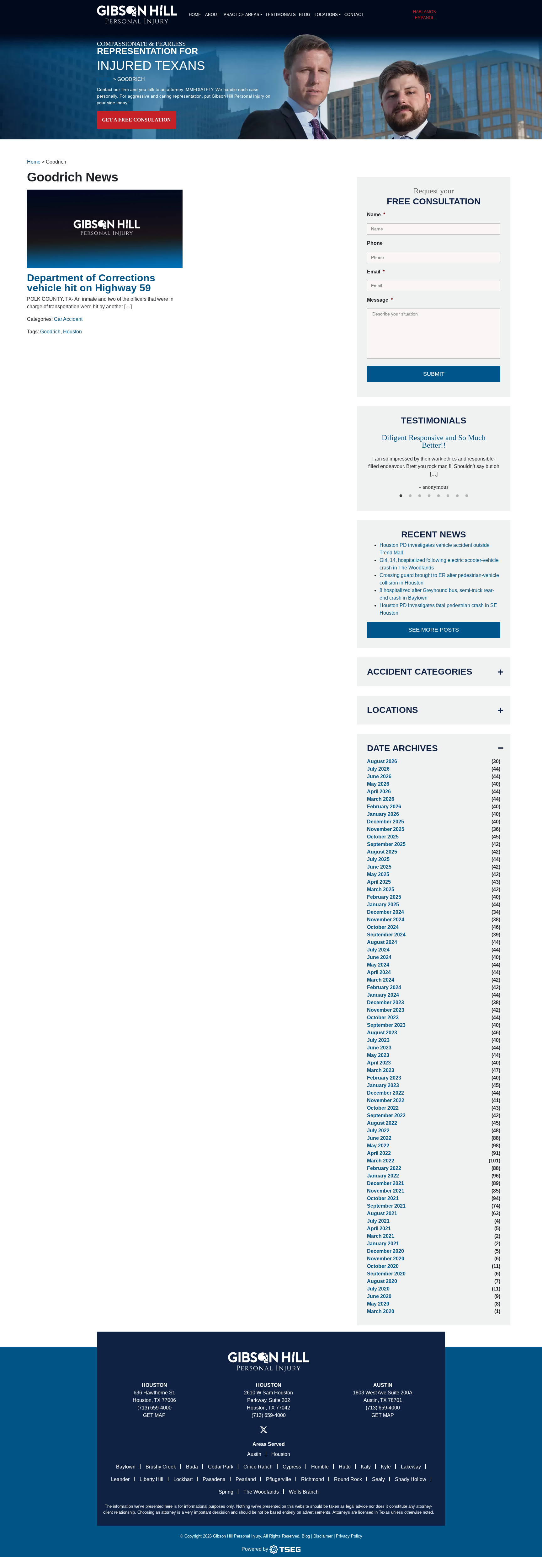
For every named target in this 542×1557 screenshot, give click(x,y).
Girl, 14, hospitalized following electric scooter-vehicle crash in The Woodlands (439, 564)
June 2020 (379, 1296)
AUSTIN (382, 1385)
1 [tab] (401, 496)
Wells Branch (304, 1492)
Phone (375, 243)
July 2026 (378, 769)
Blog (304, 14)
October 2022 (383, 1108)
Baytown (126, 1466)
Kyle (386, 1466)
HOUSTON (268, 1385)
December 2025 (385, 821)
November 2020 (385, 1258)
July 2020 (378, 1288)
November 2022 (385, 1100)
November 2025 (385, 829)
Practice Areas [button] (241, 14)
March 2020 (380, 1311)
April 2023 (379, 1062)
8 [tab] (467, 496)
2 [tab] (410, 496)
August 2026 (382, 761)
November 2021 (385, 1190)
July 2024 (378, 949)
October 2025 (383, 836)
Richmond (312, 1479)
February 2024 (384, 987)
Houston (72, 331)
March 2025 (380, 889)
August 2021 (382, 1213)
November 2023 (385, 1010)
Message (380, 300)
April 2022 (379, 1153)
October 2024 (383, 927)
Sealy (378, 1479)
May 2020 (378, 1303)
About (212, 14)
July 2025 (378, 859)
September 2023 (386, 1025)
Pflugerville (278, 1479)
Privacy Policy (349, 1536)
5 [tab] (438, 496)
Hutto (345, 1466)
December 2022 (385, 1093)
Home (195, 14)
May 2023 (378, 1055)
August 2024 (382, 942)
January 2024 (383, 995)
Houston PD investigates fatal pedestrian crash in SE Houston (438, 609)
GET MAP (154, 1415)
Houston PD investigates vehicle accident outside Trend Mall (435, 548)
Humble (320, 1466)
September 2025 (386, 844)
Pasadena (214, 1479)
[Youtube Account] (288, 1429)
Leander (120, 1479)
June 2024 (379, 957)
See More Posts (433, 630)
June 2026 (379, 776)
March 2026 (380, 799)
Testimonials (280, 14)
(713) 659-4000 (154, 1407)
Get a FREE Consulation (136, 119)
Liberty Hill (151, 1479)
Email (376, 271)
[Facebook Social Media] (250, 1429)
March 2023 (380, 1070)
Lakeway (411, 1466)
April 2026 (379, 791)
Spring (226, 1492)
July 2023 (378, 1040)
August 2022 (382, 1123)
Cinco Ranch (258, 1466)
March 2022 (380, 1160)
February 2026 (384, 806)
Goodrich (50, 331)
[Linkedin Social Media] (278, 1429)
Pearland (246, 1479)
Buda (192, 1466)
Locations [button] (326, 14)
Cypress (292, 1466)
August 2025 (382, 851)
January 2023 (383, 1085)
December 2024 (385, 912)
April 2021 (379, 1228)
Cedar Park (220, 1466)
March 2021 (380, 1236)
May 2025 (378, 874)
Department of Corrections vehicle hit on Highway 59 (91, 283)
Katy (366, 1466)
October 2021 (383, 1198)
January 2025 (383, 904)
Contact (354, 14)
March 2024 (380, 980)
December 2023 (385, 1002)
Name (376, 214)
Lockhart (183, 1479)
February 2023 (384, 1077)
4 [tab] (429, 496)
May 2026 (378, 784)
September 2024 (386, 934)
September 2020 (386, 1273)
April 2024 (379, 972)
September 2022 (386, 1115)
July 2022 (378, 1130)
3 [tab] (420, 496)
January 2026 (383, 814)
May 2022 (378, 1145)
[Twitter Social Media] (264, 1429)
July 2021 (378, 1221)
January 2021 (383, 1243)
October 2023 (383, 1017)
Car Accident (68, 319)
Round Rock (348, 1479)
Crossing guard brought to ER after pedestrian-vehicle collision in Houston (439, 579)
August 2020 (382, 1281)
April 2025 (379, 882)
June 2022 (379, 1138)
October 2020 (383, 1266)
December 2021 (385, 1183)
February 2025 (384, 897)
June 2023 (379, 1047)
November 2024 (385, 919)
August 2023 (382, 1032)
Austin (254, 1454)
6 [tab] (448, 496)
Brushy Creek (161, 1466)
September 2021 (386, 1206)
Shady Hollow (410, 1479)
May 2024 (378, 964)
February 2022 (384, 1168)
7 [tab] (457, 496)
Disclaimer (322, 1536)
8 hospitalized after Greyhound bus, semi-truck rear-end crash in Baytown (437, 594)
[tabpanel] (433, 459)
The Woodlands (261, 1492)
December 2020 (385, 1251)
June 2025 (379, 867)
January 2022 (383, 1175)
